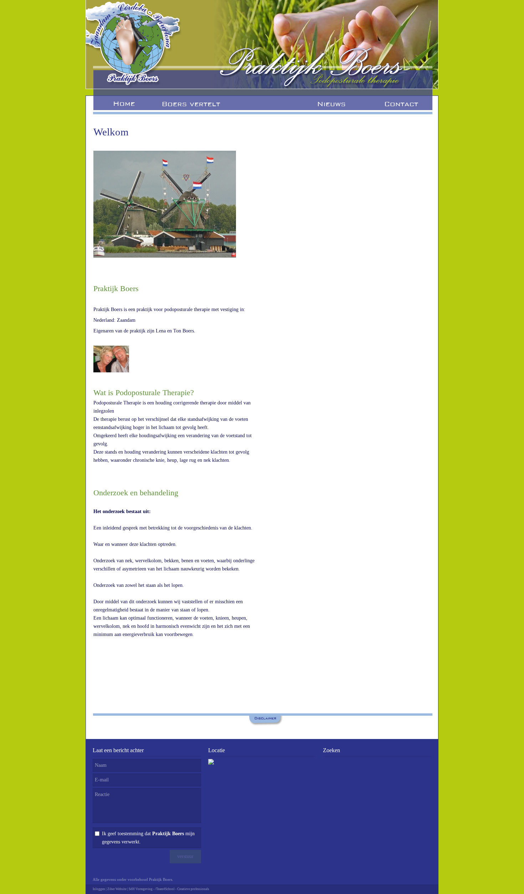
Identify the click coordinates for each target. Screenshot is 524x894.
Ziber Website (117, 889)
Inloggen (99, 889)
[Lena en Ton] (111, 370)
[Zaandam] (164, 256)
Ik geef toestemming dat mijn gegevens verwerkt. (148, 837)
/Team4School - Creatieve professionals (182, 889)
